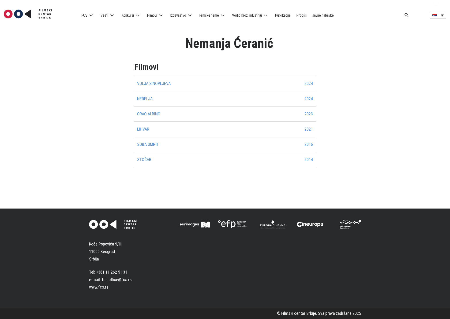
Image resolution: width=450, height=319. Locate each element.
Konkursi (127, 15)
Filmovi (152, 15)
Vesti (104, 15)
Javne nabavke (323, 15)
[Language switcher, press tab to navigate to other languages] (438, 15)
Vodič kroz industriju (247, 15)
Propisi (301, 15)
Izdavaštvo (178, 15)
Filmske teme (209, 15)
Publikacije (283, 15)
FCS (84, 15)
